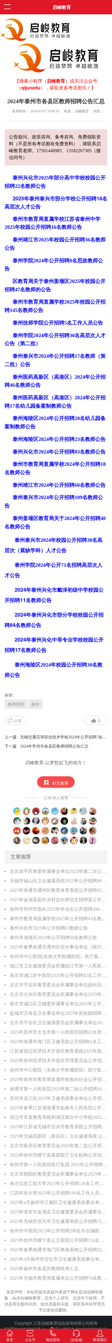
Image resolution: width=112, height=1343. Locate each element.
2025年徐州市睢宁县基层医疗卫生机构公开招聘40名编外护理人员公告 (59, 1155)
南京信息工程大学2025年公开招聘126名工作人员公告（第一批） (59, 1183)
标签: (9, 695)
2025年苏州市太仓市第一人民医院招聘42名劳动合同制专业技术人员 (59, 1032)
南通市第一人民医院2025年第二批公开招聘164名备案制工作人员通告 (59, 1088)
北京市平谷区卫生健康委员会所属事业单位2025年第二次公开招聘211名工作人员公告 (59, 1022)
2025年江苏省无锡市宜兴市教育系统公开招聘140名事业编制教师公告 (59, 1126)
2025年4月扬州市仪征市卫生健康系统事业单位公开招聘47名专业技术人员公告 (59, 1259)
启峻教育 (62, 7)
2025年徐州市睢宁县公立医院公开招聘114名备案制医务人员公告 (59, 1240)
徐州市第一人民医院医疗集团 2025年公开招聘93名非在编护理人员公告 (59, 1164)
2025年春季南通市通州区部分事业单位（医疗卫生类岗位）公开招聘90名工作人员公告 (59, 947)
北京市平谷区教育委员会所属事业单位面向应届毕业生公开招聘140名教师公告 (59, 984)
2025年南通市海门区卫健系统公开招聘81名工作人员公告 (59, 1041)
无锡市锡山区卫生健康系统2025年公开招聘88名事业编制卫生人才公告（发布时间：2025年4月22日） (59, 880)
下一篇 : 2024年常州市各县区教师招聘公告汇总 (46, 746)
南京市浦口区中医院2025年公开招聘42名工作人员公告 (59, 975)
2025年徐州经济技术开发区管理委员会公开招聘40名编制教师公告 (59, 1060)
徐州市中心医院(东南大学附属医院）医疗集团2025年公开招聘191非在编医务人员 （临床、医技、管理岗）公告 (59, 956)
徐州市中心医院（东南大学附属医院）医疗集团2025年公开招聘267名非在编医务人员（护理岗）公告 (59, 1070)
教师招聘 (16, 704)
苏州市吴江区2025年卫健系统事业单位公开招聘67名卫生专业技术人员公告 (59, 1098)
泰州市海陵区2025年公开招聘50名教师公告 (53, 937)
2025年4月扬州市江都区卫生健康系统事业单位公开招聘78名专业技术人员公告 (59, 1202)
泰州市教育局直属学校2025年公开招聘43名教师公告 (59, 918)
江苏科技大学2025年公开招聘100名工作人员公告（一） (59, 1192)
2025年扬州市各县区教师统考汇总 (44, 1268)
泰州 (35, 704)
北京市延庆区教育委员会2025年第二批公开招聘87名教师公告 (59, 1145)
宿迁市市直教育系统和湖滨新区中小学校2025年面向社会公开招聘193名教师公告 (59, 1117)
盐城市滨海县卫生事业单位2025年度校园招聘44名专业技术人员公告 (59, 1013)
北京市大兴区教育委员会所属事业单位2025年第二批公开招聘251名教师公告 (59, 994)
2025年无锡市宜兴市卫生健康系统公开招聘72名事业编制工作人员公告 (59, 1221)
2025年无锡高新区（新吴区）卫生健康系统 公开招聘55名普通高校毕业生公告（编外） (59, 1136)
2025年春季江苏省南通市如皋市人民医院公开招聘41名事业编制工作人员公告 (59, 1107)
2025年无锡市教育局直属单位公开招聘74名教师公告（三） (59, 1278)
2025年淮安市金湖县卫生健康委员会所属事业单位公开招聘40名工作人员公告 (59, 1211)
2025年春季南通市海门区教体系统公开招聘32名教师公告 (59, 1249)
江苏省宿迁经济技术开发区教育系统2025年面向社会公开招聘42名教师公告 (59, 1051)
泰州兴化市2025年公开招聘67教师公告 (49, 928)
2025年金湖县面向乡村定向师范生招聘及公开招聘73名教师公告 (59, 899)
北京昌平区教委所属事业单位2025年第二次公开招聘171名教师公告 (59, 871)
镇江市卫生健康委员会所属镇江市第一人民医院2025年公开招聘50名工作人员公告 (59, 965)
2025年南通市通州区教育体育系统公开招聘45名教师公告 (59, 890)
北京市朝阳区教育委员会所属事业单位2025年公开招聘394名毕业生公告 (59, 1174)
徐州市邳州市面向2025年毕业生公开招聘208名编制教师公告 (59, 909)
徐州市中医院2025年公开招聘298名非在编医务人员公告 (59, 1230)
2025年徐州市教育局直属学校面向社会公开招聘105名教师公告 (59, 1079)
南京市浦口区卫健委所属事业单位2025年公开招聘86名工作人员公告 (59, 1003)
